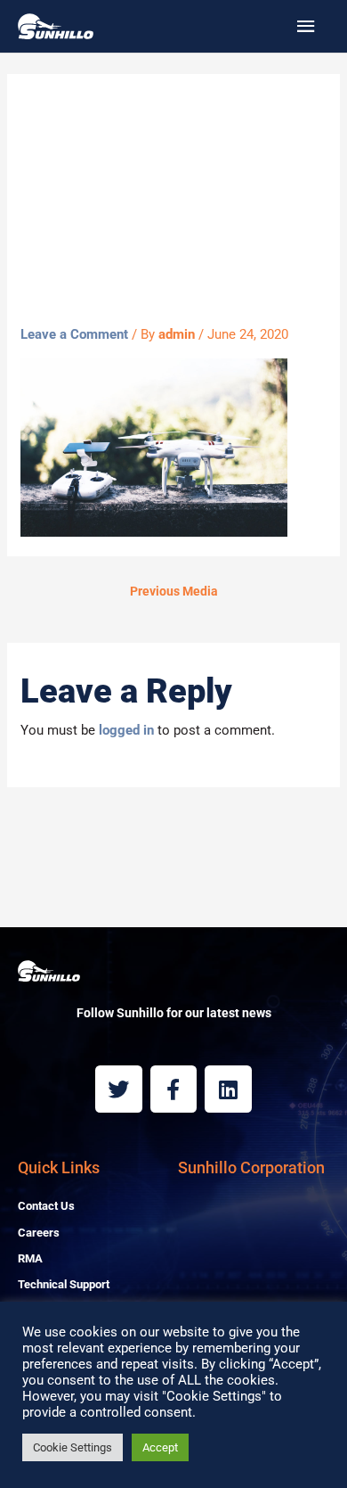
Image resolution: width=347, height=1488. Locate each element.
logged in (126, 730)
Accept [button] (160, 1447)
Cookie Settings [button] (72, 1447)
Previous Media (174, 591)
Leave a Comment (74, 334)
